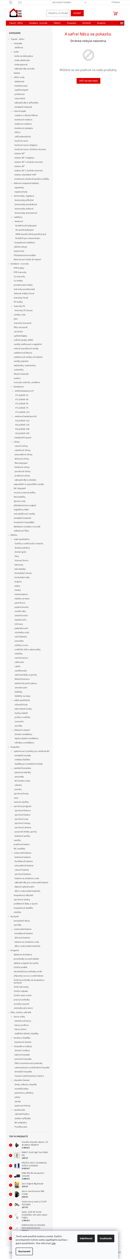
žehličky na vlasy (22, 696)
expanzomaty (21, 191)
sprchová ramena (23, 827)
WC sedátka (19, 848)
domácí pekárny (22, 547)
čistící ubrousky (21, 987)
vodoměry (19, 369)
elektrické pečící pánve (26, 683)
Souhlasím (106, 1238)
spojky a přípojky (23, 1118)
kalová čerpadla (22, 1054)
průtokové (20, 94)
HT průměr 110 (22, 412)
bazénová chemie (23, 1042)
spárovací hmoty (22, 1105)
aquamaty (19, 187)
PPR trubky (19, 268)
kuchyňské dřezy (22, 920)
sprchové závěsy (22, 899)
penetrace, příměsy (24, 1093)
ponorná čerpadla (23, 1059)
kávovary (19, 564)
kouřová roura (21, 141)
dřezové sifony (22, 458)
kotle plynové (21, 64)
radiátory (18, 217)
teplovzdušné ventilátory (27, 738)
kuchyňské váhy (22, 577)
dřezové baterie (22, 937)
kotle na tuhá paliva (24, 56)
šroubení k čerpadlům (24, 522)
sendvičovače (21, 615)
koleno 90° (20, 153)
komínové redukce (23, 119)
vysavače (19, 721)
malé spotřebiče (21, 539)
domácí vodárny (22, 1050)
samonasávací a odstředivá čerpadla (32, 1067)
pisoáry (18, 789)
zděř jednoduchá (23, 136)
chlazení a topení (22, 730)
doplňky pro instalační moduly (29, 764)
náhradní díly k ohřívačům (26, 102)
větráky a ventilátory (24, 742)
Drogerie (15, 950)
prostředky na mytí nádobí (26, 959)
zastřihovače (21, 670)
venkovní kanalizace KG (26, 416)
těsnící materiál (21, 374)
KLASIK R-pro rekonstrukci (27, 238)
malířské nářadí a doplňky (27, 1033)
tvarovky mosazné (22, 323)
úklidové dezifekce (23, 954)
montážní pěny (22, 1088)
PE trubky (18, 302)
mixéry (18, 590)
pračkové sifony (22, 475)
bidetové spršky (22, 836)
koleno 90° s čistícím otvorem (29, 162)
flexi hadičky (20, 497)
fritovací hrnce (21, 560)
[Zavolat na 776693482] (13, 2)
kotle (16, 51)
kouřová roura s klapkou (26, 145)
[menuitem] (16, 23)
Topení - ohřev (17, 39)
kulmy (17, 586)
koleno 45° (20, 166)
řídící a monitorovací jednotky (29, 1063)
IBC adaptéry (21, 1122)
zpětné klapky (20, 336)
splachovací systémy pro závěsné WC (32, 751)
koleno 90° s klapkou (24, 157)
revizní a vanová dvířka (24, 492)
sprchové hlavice (23, 810)
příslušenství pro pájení (25, 505)
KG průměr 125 (22, 424)
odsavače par (21, 704)
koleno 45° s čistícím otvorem (29, 170)
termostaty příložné (24, 200)
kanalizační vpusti (23, 437)
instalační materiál (23, 107)
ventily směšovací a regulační (28, 344)
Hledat (77, 13)
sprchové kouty (21, 793)
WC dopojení (20, 488)
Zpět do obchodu (88, 80)
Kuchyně (15, 916)
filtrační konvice (22, 679)
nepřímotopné (21, 90)
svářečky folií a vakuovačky (28, 649)
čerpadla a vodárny (23, 1046)
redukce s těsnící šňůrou (26, 115)
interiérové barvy (23, 1021)
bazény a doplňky (22, 1037)
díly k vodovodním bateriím (27, 891)
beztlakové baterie (24, 861)
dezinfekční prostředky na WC (28, 971)
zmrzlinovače (21, 687)
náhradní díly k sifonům (25, 480)
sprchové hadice (22, 814)
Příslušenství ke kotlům (25, 255)
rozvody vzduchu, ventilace (27, 382)
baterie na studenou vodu (27, 878)
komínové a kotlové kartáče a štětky (32, 179)
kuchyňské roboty (23, 573)
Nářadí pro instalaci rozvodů (27, 526)
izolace (17, 378)
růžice (17, 132)
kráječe (18, 581)
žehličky (18, 692)
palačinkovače (21, 628)
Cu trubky (18, 280)
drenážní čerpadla (23, 1071)
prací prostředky (22, 999)
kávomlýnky (20, 569)
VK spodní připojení (24, 230)
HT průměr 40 (21, 399)
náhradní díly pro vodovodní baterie (31, 882)
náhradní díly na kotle (25, 68)
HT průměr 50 (21, 403)
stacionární (20, 98)
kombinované (21, 85)
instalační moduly (23, 755)
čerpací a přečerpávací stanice (29, 1076)
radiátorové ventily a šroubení (28, 357)
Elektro (14, 535)
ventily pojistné (21, 361)
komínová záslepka (24, 128)
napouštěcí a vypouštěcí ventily (29, 484)
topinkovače (20, 619)
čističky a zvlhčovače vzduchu (29, 543)
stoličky (17, 912)
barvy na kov (21, 1029)
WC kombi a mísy (22, 780)
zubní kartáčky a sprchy (26, 674)
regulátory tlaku (21, 509)
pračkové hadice (22, 844)
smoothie (19, 641)
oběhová (19, 47)
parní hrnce (20, 603)
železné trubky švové (24, 293)
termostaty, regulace (24, 196)
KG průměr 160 (22, 429)
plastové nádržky (23, 772)
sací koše (18, 331)
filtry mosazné (20, 327)
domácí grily (20, 552)
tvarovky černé (21, 297)
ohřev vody (19, 77)
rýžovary (19, 624)
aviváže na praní (21, 1004)
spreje (18, 1101)
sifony (17, 441)
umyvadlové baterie (24, 865)
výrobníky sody (22, 632)
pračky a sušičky (22, 717)
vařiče (17, 666)
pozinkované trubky (23, 285)
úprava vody (20, 501)
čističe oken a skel (22, 995)
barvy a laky (19, 1016)
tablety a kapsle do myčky (26, 963)
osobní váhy (20, 611)
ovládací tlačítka (22, 759)
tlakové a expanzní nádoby (26, 183)
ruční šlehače (21, 636)
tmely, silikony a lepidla (26, 1084)
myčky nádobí (21, 713)
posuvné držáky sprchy (26, 831)
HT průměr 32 (21, 395)
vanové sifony (21, 446)
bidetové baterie (23, 857)
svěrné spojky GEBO (23, 340)
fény (17, 556)
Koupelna (15, 747)
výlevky (18, 785)
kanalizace (19, 386)
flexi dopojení (21, 463)
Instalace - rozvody (20, 263)
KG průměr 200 (22, 433)
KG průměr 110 (22, 420)
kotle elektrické (22, 60)
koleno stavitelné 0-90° (25, 174)
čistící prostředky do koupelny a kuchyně (29, 981)
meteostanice (21, 594)
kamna (17, 73)
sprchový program (22, 806)
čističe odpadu (21, 991)
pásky (17, 1097)
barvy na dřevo (22, 1025)
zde (53, 1243)
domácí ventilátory (23, 734)
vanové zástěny (21, 802)
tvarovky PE (19, 306)
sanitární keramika (22, 768)
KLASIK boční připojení (25, 225)
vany (16, 798)
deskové (19, 221)
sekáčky (19, 653)
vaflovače (19, 662)
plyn (16, 318)
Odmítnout (86, 1238)
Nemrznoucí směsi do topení (27, 259)
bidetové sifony (22, 467)
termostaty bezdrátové (26, 204)
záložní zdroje (20, 246)
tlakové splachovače (24, 886)
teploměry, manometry (25, 365)
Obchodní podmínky (62, 2)
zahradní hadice (22, 1114)
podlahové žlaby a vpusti (25, 903)
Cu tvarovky (19, 276)
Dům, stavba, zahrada (21, 1012)
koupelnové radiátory (25, 242)
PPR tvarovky (20, 272)
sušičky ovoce (21, 645)
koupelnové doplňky (23, 908)
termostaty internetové (26, 213)
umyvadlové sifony (23, 454)
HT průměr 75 (21, 407)
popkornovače (22, 607)
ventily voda (19, 314)
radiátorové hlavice (23, 352)
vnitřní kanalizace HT (24, 391)
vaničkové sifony (23, 450)
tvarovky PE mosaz (24, 310)
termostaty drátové (24, 208)
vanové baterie (22, 869)
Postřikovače (21, 1127)
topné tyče (19, 251)
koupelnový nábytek (23, 895)
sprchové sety (21, 819)
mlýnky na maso (22, 598)
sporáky (18, 725)
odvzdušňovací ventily (24, 513)
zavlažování (19, 1110)
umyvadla (19, 776)
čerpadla (18, 43)
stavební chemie (21, 1080)
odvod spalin (20, 111)
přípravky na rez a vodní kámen (28, 975)
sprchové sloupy (22, 823)
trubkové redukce (23, 124)
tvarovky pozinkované (24, 289)
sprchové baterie (23, 874)
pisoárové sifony (23, 471)
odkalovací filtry (21, 530)
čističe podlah (20, 967)
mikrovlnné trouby (23, 708)
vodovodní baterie (22, 853)
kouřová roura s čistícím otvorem (30, 149)
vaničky (17, 840)
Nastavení (24, 1251)
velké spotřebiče (22, 700)
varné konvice (21, 658)
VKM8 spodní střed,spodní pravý (30, 234)
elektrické (19, 81)
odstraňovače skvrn (23, 1008)
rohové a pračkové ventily (26, 348)
